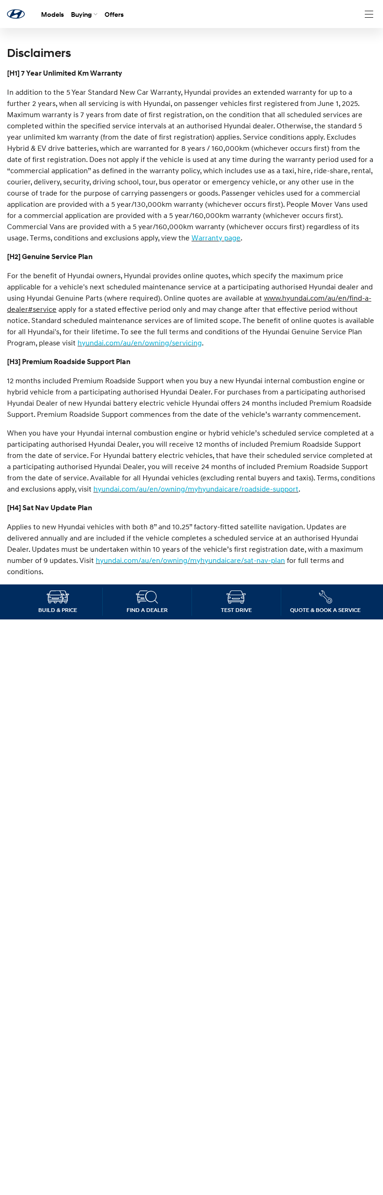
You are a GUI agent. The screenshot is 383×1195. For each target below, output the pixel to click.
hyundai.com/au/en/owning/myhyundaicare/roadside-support (195, 488)
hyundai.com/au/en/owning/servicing (140, 342)
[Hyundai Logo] (16, 14)
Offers (114, 14)
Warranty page (216, 237)
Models (52, 14)
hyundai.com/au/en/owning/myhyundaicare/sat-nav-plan (190, 560)
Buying (81, 14)
